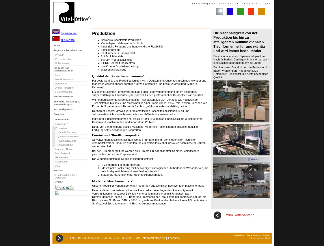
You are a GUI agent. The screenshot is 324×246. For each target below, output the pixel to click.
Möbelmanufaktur (64, 79)
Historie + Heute (64, 149)
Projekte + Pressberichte (68, 50)
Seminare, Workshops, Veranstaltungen (67, 103)
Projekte (59, 55)
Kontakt (58, 170)
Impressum (61, 161)
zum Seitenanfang (240, 215)
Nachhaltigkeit (62, 153)
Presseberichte (63, 59)
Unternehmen (61, 119)
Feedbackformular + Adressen (66, 176)
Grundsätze (61, 124)
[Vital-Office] (71, 193)
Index (57, 45)
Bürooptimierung (64, 96)
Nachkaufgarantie (67, 140)
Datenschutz (253, 235)
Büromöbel (61, 83)
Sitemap (266, 235)
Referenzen (61, 157)
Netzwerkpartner (63, 109)
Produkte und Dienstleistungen (63, 69)
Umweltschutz (65, 145)
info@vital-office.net (154, 238)
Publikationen (62, 63)
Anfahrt (59, 181)
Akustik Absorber (64, 87)
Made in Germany (67, 132)
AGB (57, 165)
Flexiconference (64, 92)
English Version (69, 33)
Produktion (61, 128)
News (58, 75)
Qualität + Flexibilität (68, 136)
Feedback (174, 238)
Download (59, 114)
